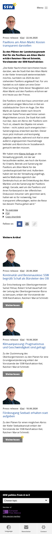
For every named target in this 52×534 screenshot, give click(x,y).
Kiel (22, 37)
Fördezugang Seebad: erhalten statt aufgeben (25, 414)
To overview (12, 210)
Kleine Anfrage (26, 153)
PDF (8, 213)
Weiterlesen (13, 305)
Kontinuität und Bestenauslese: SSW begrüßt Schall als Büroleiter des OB (26, 276)
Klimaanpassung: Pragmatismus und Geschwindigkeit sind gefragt (24, 345)
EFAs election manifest (11, 516)
